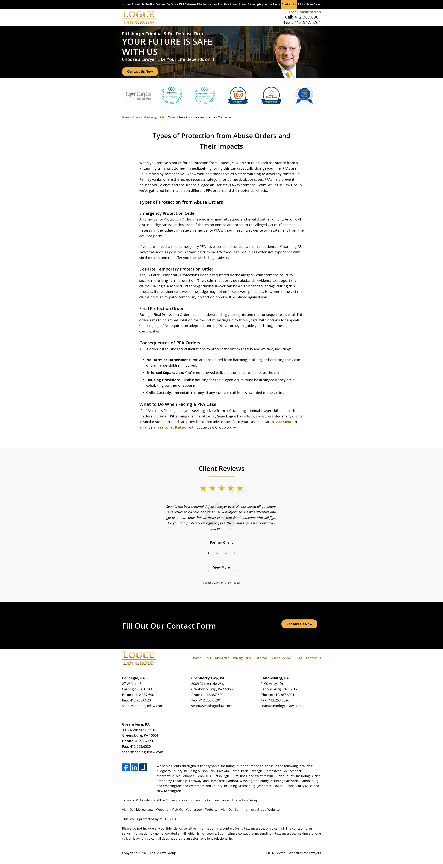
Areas (243, 4)
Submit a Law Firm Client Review (221, 582)
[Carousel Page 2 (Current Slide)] (217, 553)
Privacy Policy (242, 658)
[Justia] (143, 767)
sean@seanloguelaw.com (142, 705)
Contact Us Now (140, 71)
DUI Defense (187, 4)
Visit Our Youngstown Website (195, 809)
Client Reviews (282, 658)
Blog (299, 658)
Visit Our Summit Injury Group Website (250, 809)
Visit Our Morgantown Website (145, 809)
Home (127, 4)
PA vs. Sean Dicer (309, 4)
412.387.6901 (307, 17)
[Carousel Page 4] (234, 553)
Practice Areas (228, 4)
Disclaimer (222, 658)
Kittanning (150, 117)
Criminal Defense (166, 4)
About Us (138, 4)
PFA (199, 4)
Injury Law (210, 4)
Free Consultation (305, 12)
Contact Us (289, 4)
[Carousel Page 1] (208, 553)
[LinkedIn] (134, 767)
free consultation (172, 427)
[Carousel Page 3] (226, 553)
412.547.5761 (307, 22)
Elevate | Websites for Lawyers (292, 853)
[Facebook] (126, 767)
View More (221, 567)
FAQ (208, 658)
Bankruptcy (255, 4)
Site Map (262, 658)
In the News (272, 4)
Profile (149, 4)
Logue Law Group (163, 853)
